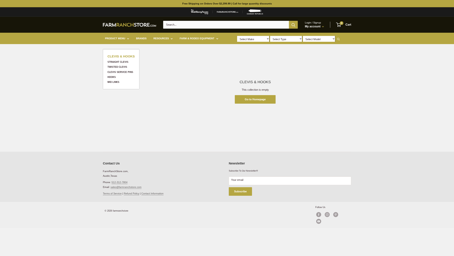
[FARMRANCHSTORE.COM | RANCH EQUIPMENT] (227, 11)
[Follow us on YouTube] (331, 221)
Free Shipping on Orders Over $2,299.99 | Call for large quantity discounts (227, 3)
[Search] (293, 25)
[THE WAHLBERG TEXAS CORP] (199, 11)
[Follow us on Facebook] (318, 214)
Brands (141, 38)
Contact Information (152, 193)
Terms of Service (112, 193)
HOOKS (111, 77)
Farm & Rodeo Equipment (197, 38)
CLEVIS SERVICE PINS (120, 72)
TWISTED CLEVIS (117, 67)
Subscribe (240, 191)
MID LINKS (113, 82)
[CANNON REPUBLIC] (255, 11)
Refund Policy (131, 193)
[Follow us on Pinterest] (335, 214)
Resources (161, 38)
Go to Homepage (255, 99)
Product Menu (115, 38)
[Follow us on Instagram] (327, 214)
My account (313, 26)
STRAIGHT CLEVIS (117, 62)
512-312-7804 (120, 182)
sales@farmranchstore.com (126, 187)
